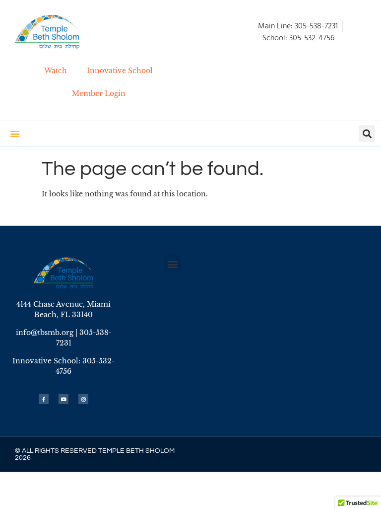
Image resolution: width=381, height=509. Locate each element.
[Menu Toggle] (15, 134)
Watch (55, 70)
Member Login (99, 93)
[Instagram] (83, 399)
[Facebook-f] (44, 399)
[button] (367, 133)
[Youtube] (63, 399)
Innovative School (120, 70)
